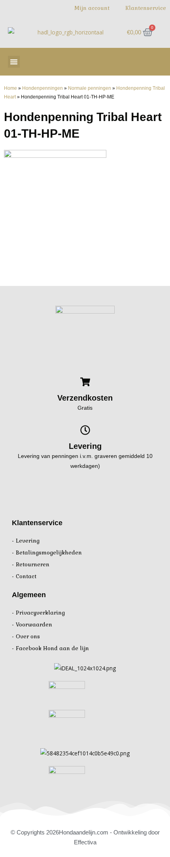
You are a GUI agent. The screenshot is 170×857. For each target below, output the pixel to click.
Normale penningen (89, 88)
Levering (28, 540)
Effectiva (85, 842)
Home (10, 88)
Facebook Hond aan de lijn (52, 648)
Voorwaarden (34, 624)
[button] (14, 62)
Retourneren (32, 564)
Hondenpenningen (42, 88)
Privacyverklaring (40, 612)
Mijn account (92, 8)
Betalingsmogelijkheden (49, 552)
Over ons (28, 636)
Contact (26, 576)
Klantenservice (145, 8)
